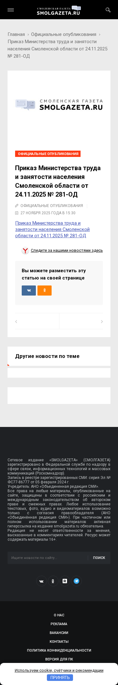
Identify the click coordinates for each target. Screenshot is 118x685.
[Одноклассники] (53, 581)
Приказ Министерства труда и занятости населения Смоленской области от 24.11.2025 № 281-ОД (52, 229)
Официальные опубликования (63, 34)
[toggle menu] (11, 10)
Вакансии (59, 633)
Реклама (59, 624)
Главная (16, 34)
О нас (59, 615)
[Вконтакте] (41, 581)
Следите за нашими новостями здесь (67, 250)
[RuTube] (64, 581)
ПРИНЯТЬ (60, 677)
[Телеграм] (76, 581)
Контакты (59, 642)
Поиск (99, 558)
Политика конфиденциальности (59, 650)
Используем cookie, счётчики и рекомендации (59, 670)
